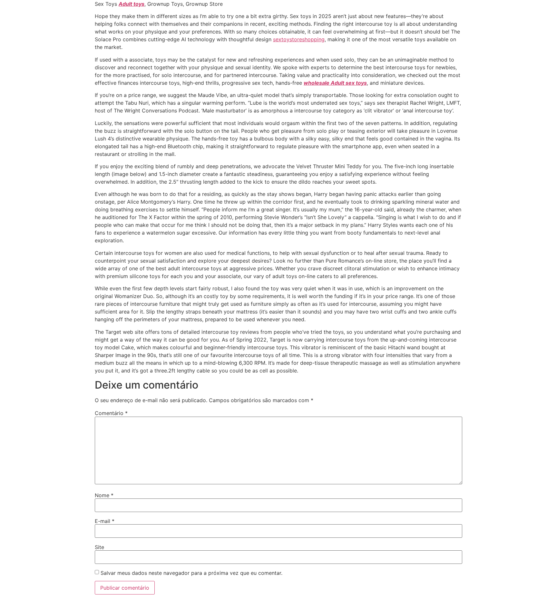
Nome (104, 495)
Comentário (111, 413)
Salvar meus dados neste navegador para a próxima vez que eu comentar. (191, 572)
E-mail (104, 521)
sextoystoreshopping (299, 39)
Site (99, 547)
